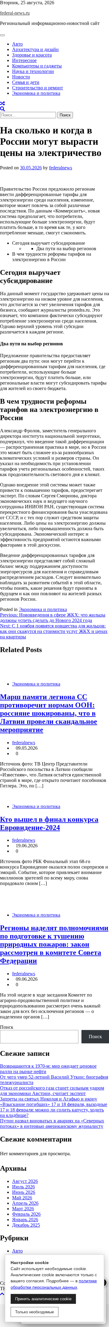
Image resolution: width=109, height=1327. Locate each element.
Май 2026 (22, 1197)
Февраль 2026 (26, 1214)
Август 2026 (25, 1181)
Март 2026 (23, 1208)
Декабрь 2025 (26, 1225)
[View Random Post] (2, 103)
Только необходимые (34, 1312)
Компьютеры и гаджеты (37, 65)
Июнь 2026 (23, 1192)
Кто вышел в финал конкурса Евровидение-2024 (49, 823)
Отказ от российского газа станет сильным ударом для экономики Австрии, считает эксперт (52, 1090)
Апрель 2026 (25, 1203)
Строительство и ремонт (37, 87)
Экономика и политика (36, 93)
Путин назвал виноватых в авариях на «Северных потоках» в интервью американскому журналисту (52, 1123)
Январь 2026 (25, 1219)
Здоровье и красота (32, 54)
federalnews (60, 167)
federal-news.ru (15, 13)
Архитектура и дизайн (35, 49)
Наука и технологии (33, 71)
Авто (17, 44)
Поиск (6, 1027)
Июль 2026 (23, 1186)
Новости (21, 76)
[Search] (2, 109)
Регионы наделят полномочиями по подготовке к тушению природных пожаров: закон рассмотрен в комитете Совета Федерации (54, 944)
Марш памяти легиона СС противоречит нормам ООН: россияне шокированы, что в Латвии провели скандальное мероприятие (48, 713)
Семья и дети (25, 82)
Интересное (24, 60)
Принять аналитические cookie (43, 1299)
